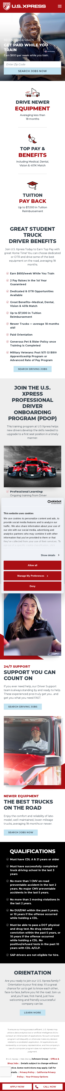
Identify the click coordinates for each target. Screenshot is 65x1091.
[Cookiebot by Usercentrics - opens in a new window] (47, 502)
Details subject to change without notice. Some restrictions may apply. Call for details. (33, 1067)
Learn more (32, 1012)
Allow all (32, 565)
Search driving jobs (32, 369)
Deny (32, 586)
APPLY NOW (17, 1086)
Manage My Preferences (30, 575)
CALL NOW (49, 1086)
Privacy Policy (27, 1072)
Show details (48, 555)
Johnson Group (40, 1059)
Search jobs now (32, 71)
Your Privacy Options (37, 1077)
